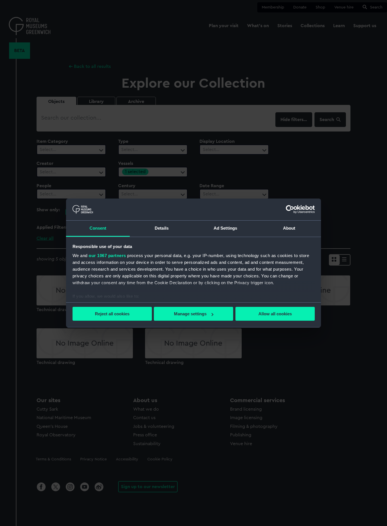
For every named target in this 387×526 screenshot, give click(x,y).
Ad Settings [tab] (225, 228)
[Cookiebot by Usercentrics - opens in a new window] (290, 209)
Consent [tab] (98, 228)
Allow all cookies (275, 313)
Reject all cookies (112, 313)
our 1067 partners (107, 255)
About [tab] (289, 228)
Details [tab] (162, 228)
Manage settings (190, 313)
